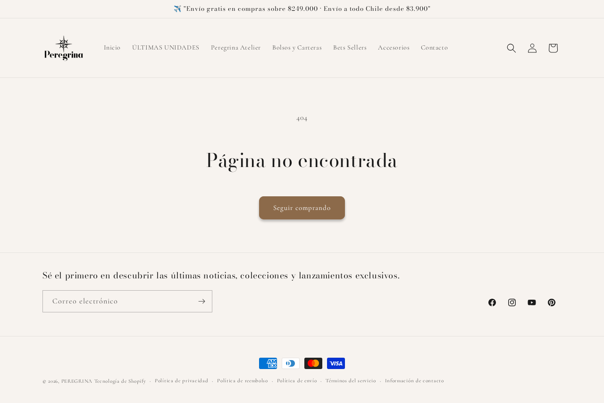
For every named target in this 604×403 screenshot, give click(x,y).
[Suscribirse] (201, 301)
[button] (511, 48)
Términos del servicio (351, 381)
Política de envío (297, 381)
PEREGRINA (76, 381)
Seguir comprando (302, 207)
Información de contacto (414, 381)
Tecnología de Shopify (120, 381)
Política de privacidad (181, 381)
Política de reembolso (242, 381)
